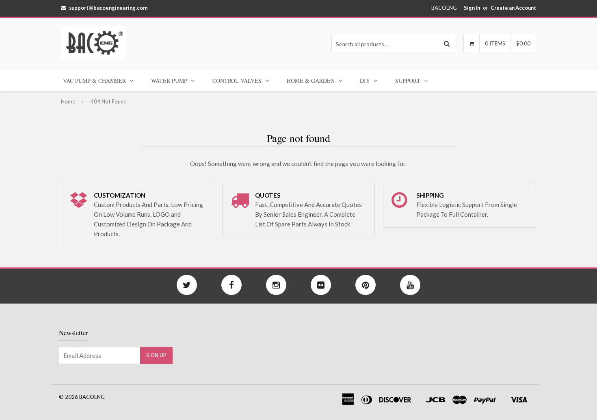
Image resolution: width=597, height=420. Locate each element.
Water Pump (170, 80)
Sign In (472, 7)
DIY (366, 80)
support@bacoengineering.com (108, 7)
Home (68, 101)
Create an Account (513, 7)
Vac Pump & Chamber (95, 80)
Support (408, 80)
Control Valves (237, 80)
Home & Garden (311, 80)
